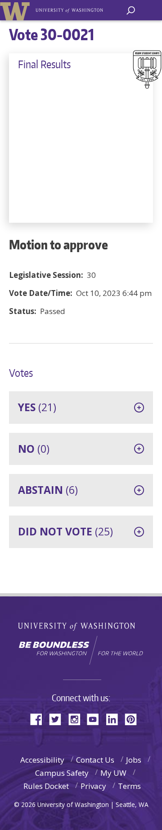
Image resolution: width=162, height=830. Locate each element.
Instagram (77, 718)
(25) (65, 531)
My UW (113, 773)
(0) (34, 448)
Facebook (39, 718)
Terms (129, 786)
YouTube (96, 718)
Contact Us (95, 760)
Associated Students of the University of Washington (70, 9)
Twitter (58, 718)
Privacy (93, 786)
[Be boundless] (81, 650)
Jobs (133, 760)
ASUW (16, 10)
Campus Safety (62, 773)
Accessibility (42, 760)
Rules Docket (46, 786)
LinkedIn (115, 718)
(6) (48, 490)
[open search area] (130, 10)
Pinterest (134, 718)
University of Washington (81, 625)
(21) (37, 407)
